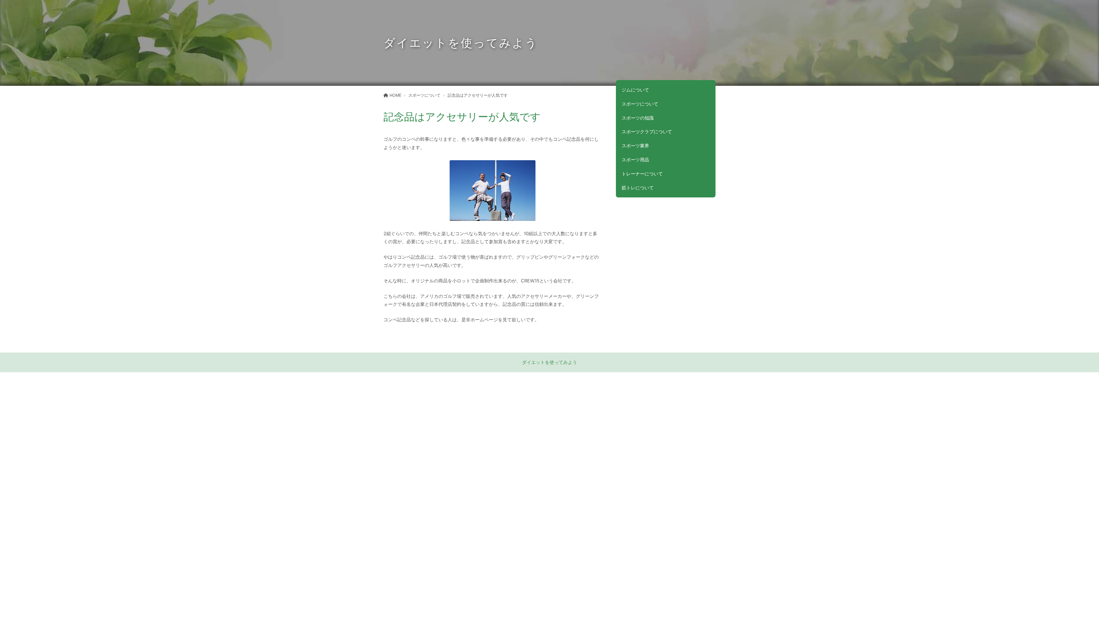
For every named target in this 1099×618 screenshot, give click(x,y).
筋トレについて (638, 188)
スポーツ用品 (635, 160)
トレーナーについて (642, 174)
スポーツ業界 (635, 145)
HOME (395, 95)
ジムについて (635, 90)
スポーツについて (424, 95)
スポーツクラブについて (647, 131)
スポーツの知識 (638, 118)
